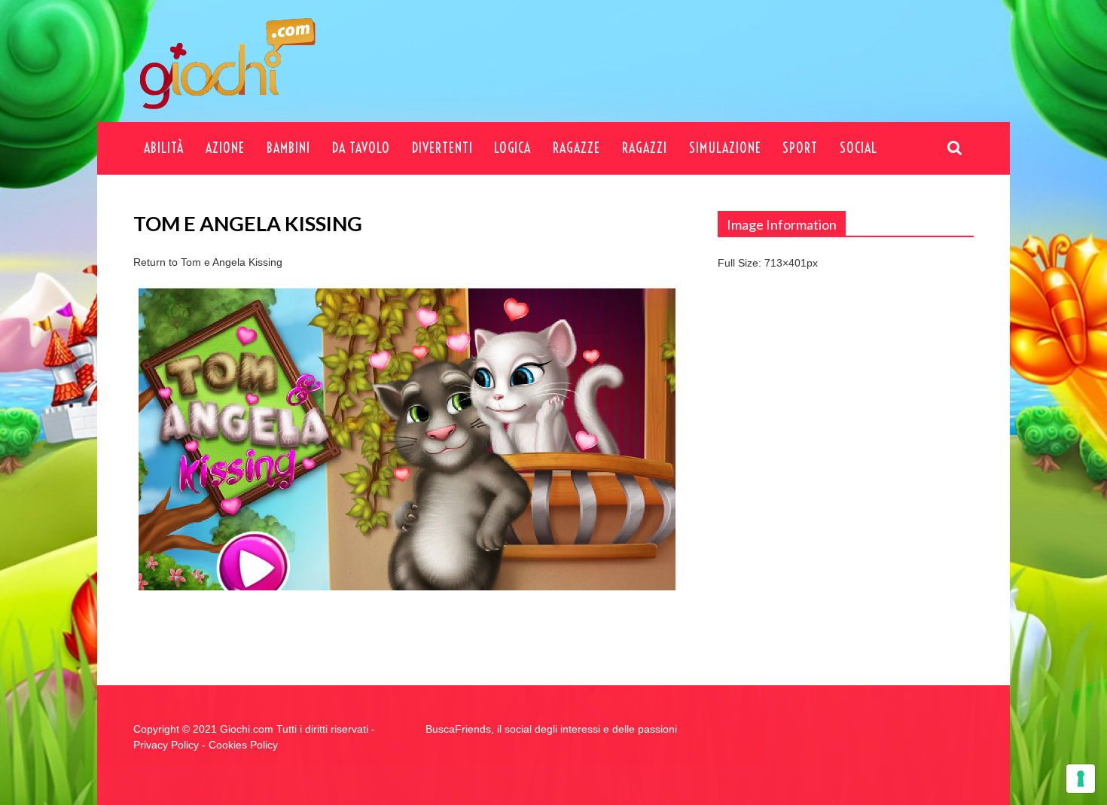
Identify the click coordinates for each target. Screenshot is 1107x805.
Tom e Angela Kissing (231, 262)
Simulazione (725, 148)
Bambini (288, 148)
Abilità (164, 148)
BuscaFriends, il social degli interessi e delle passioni (551, 729)
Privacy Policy (166, 745)
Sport (800, 148)
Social (858, 148)
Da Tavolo (361, 148)
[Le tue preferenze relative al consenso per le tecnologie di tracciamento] (1080, 778)
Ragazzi (644, 148)
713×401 (785, 263)
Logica (512, 148)
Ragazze (576, 148)
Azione (225, 148)
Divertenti (442, 148)
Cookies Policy (243, 745)
